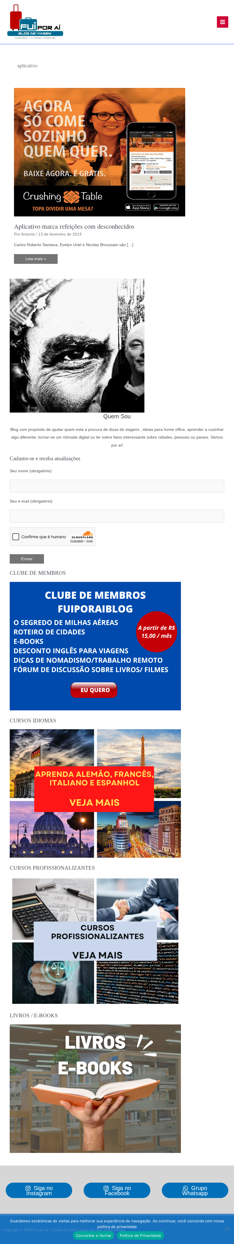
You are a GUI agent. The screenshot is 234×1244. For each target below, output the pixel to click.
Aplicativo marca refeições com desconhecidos (74, 226)
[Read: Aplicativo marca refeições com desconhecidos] (99, 152)
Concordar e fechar (94, 1235)
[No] (227, 1229)
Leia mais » (38, 260)
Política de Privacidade (140, 1235)
